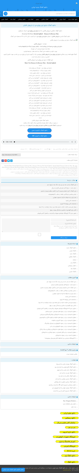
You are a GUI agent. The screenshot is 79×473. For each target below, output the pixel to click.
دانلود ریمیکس (22, 19)
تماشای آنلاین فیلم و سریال (66, 423)
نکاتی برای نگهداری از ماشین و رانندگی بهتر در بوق (63, 210)
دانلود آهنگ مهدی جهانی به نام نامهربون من (64, 388)
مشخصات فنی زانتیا (71, 201)
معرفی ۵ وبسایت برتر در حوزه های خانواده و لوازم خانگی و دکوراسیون (58, 317)
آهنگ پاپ (30, 19)
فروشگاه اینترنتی (69, 446)
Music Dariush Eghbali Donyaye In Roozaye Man (36, 167)
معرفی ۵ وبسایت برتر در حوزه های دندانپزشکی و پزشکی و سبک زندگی (58, 329)
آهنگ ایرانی (62, 19)
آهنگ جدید (54, 19)
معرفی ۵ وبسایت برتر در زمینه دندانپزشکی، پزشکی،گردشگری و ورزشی (58, 314)
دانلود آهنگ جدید (72, 19)
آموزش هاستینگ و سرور (67, 441)
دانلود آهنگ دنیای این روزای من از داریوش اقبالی (39, 25)
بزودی (37, 19)
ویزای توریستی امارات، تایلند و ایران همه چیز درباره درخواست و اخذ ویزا (57, 207)
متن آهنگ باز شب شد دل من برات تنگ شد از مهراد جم (61, 185)
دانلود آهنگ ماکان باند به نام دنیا (67, 376)
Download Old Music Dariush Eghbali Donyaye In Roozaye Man (62, 167)
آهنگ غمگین (44, 19)
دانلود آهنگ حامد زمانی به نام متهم (66, 370)
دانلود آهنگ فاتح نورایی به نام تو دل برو (65, 367)
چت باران (73, 407)
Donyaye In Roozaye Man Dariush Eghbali (42, 166)
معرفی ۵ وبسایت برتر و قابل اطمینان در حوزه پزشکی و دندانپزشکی (59, 332)
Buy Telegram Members (69, 401)
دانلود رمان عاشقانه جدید (69, 404)
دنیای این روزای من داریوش (55, 173)
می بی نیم (71, 427)
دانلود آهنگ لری (70, 455)
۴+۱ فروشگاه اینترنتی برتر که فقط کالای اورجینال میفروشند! (60, 338)
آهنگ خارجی (4, 19)
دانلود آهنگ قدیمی (65, 36)
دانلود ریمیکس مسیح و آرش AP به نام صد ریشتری (62, 385)
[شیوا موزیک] (39, 3)
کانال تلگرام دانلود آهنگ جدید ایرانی (13, 470)
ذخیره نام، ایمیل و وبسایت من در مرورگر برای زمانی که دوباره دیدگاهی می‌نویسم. (65, 227)
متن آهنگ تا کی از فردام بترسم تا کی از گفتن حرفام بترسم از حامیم (58, 191)
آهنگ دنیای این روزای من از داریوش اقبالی (26, 169)
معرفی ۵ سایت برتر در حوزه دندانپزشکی (65, 335)
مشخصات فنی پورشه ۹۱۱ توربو (68, 204)
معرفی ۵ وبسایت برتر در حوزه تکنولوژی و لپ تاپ (63, 326)
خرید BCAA (71, 451)
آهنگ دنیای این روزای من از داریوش (44, 169)
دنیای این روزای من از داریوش (17, 172)
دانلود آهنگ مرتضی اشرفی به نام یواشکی (65, 382)
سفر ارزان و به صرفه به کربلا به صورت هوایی (64, 197)
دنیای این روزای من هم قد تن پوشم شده (24, 173)
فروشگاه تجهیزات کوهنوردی (65, 437)
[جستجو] (6, 14)
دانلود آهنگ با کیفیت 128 (39, 136)
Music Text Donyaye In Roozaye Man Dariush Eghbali (65, 169)
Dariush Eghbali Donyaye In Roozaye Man (62, 166)
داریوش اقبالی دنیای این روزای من (70, 170)
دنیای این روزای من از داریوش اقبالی (69, 173)
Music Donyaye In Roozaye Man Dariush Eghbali (13, 167)
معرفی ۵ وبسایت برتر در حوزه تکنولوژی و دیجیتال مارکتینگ (60, 323)
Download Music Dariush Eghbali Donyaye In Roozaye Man (18, 166)
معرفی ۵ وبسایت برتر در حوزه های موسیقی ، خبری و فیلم (61, 311)
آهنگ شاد (12, 19)
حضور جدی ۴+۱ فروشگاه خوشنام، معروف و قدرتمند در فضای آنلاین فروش (56, 213)
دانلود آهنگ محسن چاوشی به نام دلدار (65, 379)
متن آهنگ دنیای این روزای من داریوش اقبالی (67, 175)
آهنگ (75, 149)
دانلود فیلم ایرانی (69, 413)
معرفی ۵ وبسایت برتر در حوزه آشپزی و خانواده (64, 320)
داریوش (15, 169)
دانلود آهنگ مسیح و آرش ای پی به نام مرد (64, 391)
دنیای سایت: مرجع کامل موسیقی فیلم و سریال (64, 188)
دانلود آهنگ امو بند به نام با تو (68, 373)
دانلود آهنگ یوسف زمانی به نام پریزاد (66, 364)
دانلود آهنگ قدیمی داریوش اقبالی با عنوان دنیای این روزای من (64, 172)
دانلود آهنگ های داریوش (44, 172)
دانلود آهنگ (71, 462)
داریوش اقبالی (38, 44)
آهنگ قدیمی (58, 149)
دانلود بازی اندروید (69, 432)
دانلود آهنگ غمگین (56, 31)
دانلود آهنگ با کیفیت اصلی (39, 130)
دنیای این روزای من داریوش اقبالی (41, 173)
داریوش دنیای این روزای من (56, 170)
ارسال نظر (22, 149)
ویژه (54, 149)
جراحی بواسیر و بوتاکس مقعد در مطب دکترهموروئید (62, 194)
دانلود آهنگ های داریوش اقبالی (40, 120)
